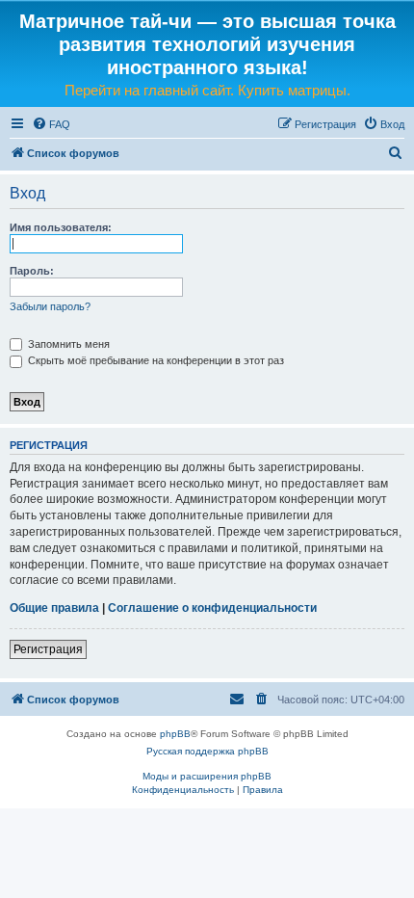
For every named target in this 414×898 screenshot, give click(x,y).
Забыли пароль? (50, 306)
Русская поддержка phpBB (207, 751)
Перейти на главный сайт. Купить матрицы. (207, 90)
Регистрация (48, 649)
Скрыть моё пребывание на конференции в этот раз (154, 360)
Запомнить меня (67, 344)
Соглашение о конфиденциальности (212, 608)
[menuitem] (51, 124)
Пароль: (32, 271)
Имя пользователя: (61, 227)
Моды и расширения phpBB (207, 776)
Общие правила (54, 608)
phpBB (175, 733)
